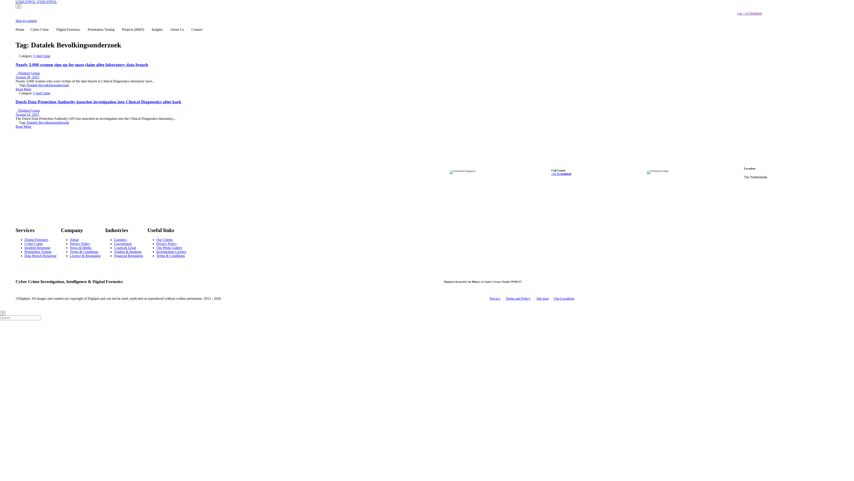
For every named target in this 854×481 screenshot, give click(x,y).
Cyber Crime (39, 29)
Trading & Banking (127, 252)
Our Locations (564, 298)
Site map (542, 298)
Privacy (495, 298)
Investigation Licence (171, 252)
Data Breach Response (40, 256)
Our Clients (164, 240)
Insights (157, 29)
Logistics (120, 240)
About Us (177, 29)
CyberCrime (41, 56)
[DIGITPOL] (36, 2)
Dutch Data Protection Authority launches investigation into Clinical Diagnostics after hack (98, 102)
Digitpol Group (28, 73)
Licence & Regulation (85, 256)
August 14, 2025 (27, 114)
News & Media (80, 248)
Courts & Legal (125, 248)
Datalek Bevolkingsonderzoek (48, 85)
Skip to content (26, 21)
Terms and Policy (518, 298)
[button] (749, 14)
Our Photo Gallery (169, 248)
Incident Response (37, 248)
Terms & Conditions (84, 252)
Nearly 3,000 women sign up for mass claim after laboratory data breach (82, 64)
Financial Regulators (128, 256)
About (74, 240)
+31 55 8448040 (561, 174)
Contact (196, 29)
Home (20, 29)
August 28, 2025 (27, 77)
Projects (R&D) (133, 29)
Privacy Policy (80, 244)
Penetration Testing (101, 29)
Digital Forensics (68, 29)
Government (123, 244)
